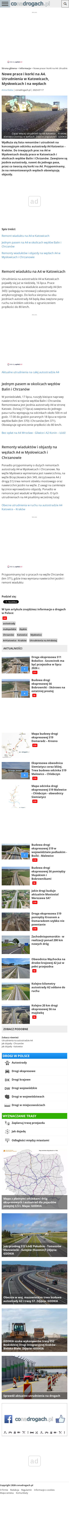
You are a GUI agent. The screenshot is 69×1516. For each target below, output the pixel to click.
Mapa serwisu (7, 1492)
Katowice (22, 634)
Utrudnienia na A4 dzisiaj (43, 640)
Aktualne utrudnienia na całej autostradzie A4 (30, 372)
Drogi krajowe (20, 1080)
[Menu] (5, 3)
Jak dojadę (18, 1131)
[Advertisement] (34, 37)
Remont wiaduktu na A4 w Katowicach (25, 236)
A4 (5, 618)
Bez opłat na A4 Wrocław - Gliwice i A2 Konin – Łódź (34, 433)
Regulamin (26, 1489)
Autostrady (19, 1063)
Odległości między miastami (30, 1140)
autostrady (9, 623)
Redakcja (14, 1489)
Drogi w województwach (27, 1097)
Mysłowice (36, 634)
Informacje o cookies (44, 1489)
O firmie (4, 1489)
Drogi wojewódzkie (24, 1088)
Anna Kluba (7, 89)
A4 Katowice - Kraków (14, 640)
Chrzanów (8, 634)
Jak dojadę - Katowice (12, 1046)
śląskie (23, 629)
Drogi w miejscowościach (28, 1105)
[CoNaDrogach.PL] (30, 6)
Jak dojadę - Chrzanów (13, 1043)
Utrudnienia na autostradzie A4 (17, 1040)
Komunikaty (22, 1492)
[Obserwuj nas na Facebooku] (34, 1435)
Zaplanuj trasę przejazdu (28, 1123)
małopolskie (9, 629)
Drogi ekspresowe (23, 1071)
